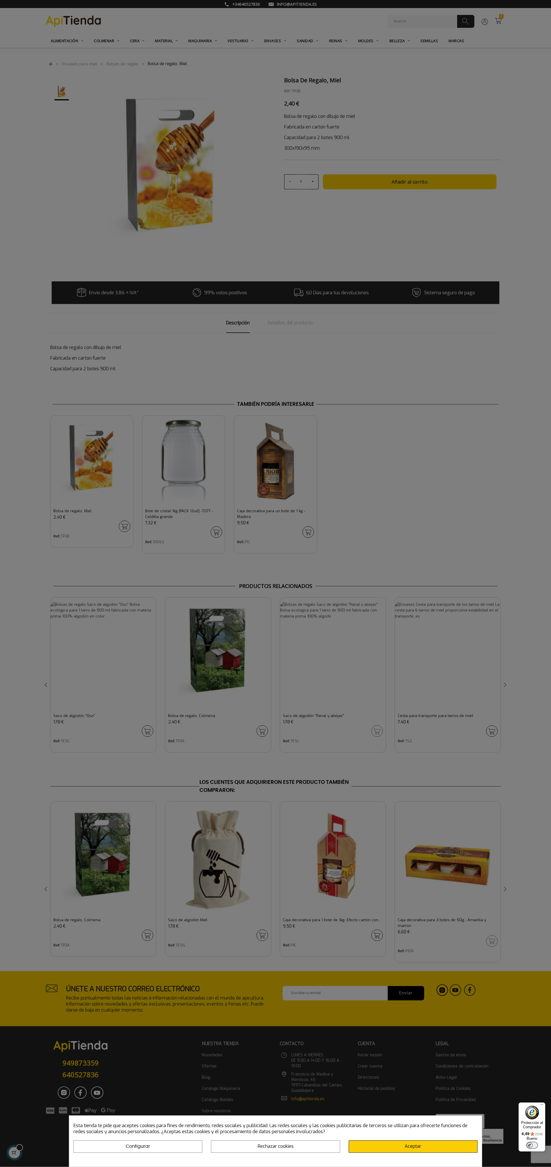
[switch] (532, 1145)
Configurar (138, 1146)
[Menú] (541, 1105)
